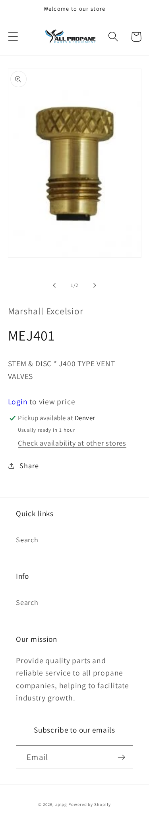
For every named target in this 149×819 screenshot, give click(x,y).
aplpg (61, 804)
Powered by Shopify (89, 804)
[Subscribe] (121, 757)
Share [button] (29, 465)
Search (27, 539)
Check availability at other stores (72, 443)
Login (18, 401)
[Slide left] (54, 285)
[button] (13, 36)
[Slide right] (94, 285)
